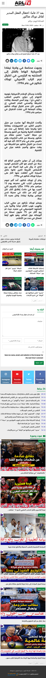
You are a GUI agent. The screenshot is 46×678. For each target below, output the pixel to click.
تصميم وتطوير (34, 673)
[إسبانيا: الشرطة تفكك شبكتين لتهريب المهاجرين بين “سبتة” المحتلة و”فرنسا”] (34, 259)
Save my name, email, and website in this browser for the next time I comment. (24, 356)
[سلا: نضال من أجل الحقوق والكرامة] (23, 603)
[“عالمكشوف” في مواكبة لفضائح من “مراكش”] (23, 455)
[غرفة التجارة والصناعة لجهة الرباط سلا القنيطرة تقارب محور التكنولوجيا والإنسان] (23, 640)
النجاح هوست (22, 673)
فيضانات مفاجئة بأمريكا (37, 239)
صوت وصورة (41, 478)
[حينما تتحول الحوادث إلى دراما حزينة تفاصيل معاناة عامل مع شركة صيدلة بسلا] (23, 566)
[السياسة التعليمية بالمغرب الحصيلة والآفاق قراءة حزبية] (23, 529)
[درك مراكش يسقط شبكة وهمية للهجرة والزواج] (12, 284)
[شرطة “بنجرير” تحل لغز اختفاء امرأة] (12, 259)
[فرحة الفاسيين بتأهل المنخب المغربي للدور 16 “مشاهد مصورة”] (23, 492)
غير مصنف (5, 25)
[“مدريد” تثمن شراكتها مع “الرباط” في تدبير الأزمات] (34, 284)
